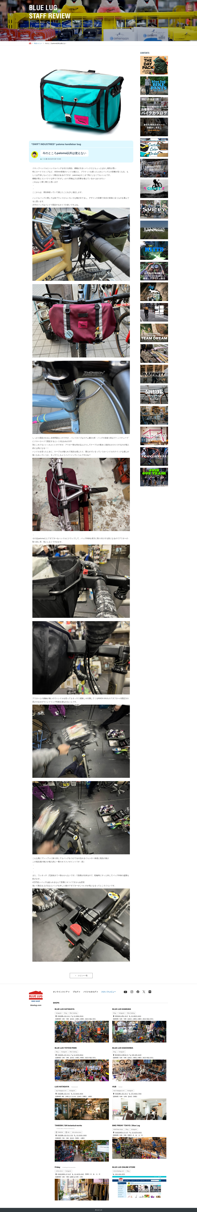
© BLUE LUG (98, 1210)
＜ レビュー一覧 (81, 975)
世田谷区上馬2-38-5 (121, 1016)
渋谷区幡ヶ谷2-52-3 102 (65, 1135)
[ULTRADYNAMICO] (154, 271)
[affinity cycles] (154, 374)
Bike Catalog (73, 1013)
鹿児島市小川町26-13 (121, 1055)
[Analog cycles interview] (154, 436)
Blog (65, 1013)
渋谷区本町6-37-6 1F (121, 1132)
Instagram (59, 1013)
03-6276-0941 (79, 1174)
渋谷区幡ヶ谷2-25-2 (121, 1093)
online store (59, 1171)
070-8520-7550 (136, 1093)
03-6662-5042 (78, 1016)
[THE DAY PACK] (154, 65)
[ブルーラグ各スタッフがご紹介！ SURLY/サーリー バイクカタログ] (154, 209)
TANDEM (60, 1132)
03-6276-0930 (136, 1132)
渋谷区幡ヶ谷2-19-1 (63, 1093)
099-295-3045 (136, 1055)
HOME (30, 43)
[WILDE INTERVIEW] (154, 395)
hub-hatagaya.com (119, 1090)
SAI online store (76, 1132)
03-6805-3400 (136, 1016)
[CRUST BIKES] (154, 189)
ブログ (75, 992)
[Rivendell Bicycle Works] (154, 168)
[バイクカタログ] (154, 106)
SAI (68, 1132)
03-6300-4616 (78, 1093)
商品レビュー (38, 43)
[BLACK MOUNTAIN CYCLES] (154, 230)
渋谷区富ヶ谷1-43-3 (63, 1055)
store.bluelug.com (118, 1171)
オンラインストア (60, 992)
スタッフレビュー (108, 992)
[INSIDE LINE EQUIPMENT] (154, 312)
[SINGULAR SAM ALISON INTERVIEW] (154, 415)
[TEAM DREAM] (154, 333)
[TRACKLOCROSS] (154, 457)
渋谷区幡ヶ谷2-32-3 (63, 1016)
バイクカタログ (89, 992)
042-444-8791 (120, 1174)
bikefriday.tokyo (118, 1129)
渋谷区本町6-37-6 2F (64, 1174)
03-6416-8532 (78, 1055)
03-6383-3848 (81, 1135)
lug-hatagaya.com (61, 1090)
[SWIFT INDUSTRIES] (154, 292)
